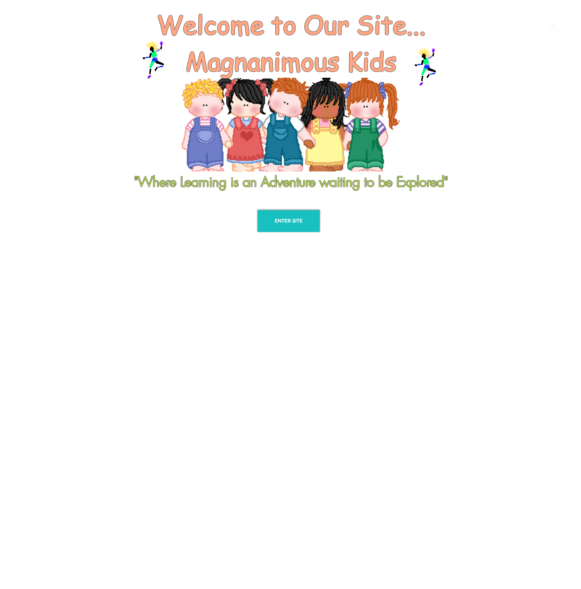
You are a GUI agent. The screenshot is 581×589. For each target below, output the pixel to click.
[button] (553, 26)
